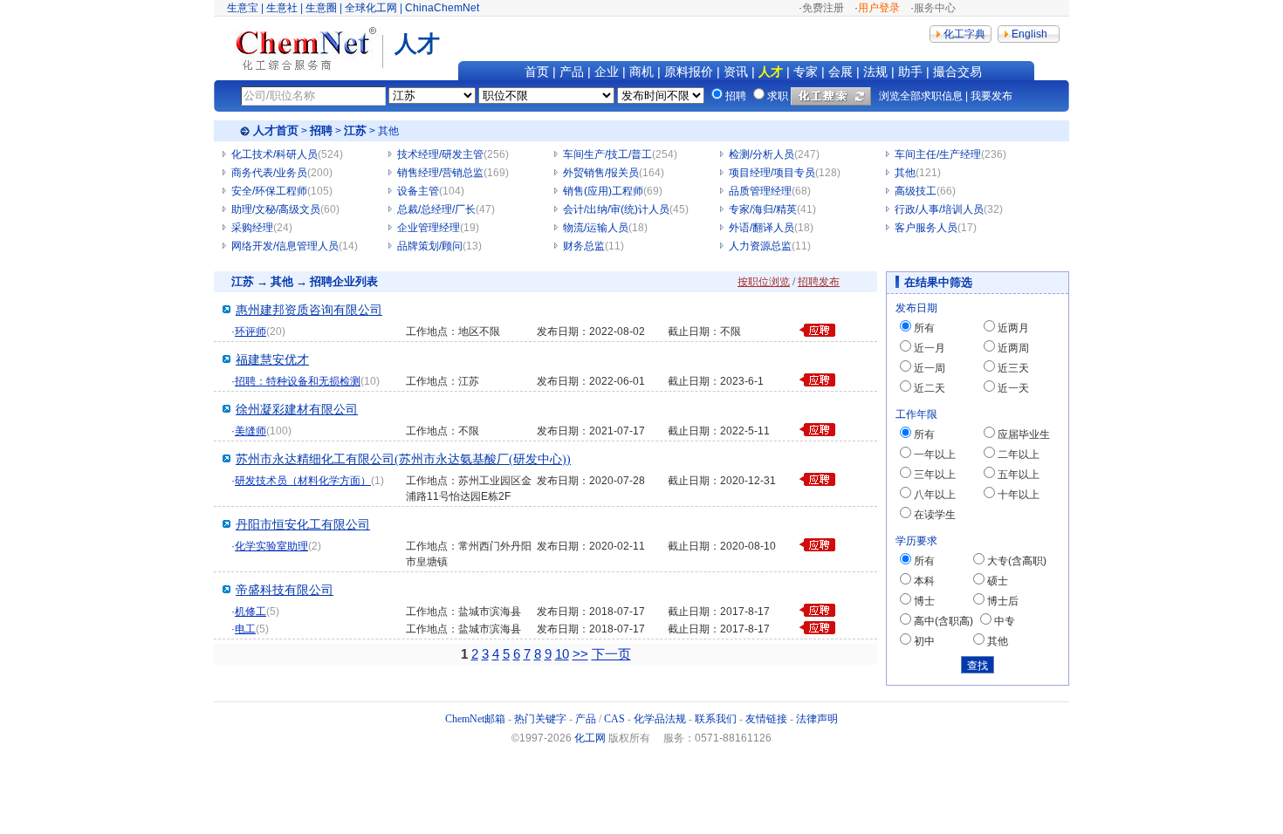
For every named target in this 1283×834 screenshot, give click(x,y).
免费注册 (823, 8)
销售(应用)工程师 (603, 191)
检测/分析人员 (761, 154)
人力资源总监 (760, 246)
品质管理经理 (760, 191)
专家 (805, 72)
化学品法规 (660, 719)
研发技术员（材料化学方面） (303, 481)
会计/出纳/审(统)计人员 (616, 209)
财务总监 (584, 246)
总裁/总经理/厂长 (436, 209)
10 (562, 653)
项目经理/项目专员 (772, 173)
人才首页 (275, 130)
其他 (905, 173)
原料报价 (688, 72)
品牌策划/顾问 (430, 246)
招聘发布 (819, 282)
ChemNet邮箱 (475, 719)
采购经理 (252, 228)
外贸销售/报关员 (601, 173)
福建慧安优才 (272, 359)
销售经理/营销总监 (440, 173)
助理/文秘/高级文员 (275, 209)
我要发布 (991, 96)
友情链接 (766, 719)
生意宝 (242, 8)
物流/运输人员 (595, 228)
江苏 (355, 130)
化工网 (590, 738)
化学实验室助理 (271, 546)
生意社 (282, 8)
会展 (840, 72)
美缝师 (250, 431)
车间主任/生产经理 (938, 154)
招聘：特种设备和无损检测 (297, 381)
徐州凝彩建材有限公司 (297, 409)
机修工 (250, 611)
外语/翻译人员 (761, 228)
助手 (910, 72)
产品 (571, 72)
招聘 (321, 130)
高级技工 (916, 191)
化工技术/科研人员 (274, 154)
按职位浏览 (764, 282)
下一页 (611, 653)
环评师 (250, 331)
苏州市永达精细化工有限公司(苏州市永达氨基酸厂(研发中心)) (403, 459)
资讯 (736, 72)
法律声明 (817, 719)
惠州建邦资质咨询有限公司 (309, 310)
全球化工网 (371, 8)
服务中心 (935, 8)
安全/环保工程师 (269, 191)
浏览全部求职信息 (921, 96)
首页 (537, 72)
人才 (770, 72)
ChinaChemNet (442, 8)
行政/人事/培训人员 (939, 209)
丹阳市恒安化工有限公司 (303, 524)
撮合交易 (957, 72)
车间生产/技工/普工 (607, 154)
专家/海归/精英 (763, 209)
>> (580, 653)
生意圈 (321, 8)
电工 (245, 629)
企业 (606, 72)
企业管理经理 (428, 228)
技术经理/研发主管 (440, 154)
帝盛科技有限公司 (284, 590)
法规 (875, 72)
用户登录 (879, 8)
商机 (641, 72)
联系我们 (716, 719)
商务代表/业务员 (269, 173)
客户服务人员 (926, 228)
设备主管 (418, 191)
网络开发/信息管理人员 (285, 246)
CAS (614, 719)
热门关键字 (540, 719)
